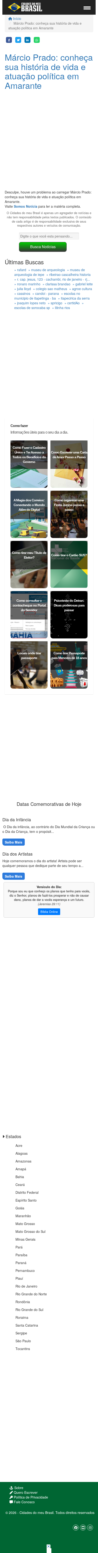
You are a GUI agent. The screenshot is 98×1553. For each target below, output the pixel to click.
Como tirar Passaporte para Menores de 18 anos (69, 655)
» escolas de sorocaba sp (49, 305)
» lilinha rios (61, 307)
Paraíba (21, 1254)
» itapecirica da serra (74, 298)
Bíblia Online (49, 912)
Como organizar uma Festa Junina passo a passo (69, 505)
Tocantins (22, 1348)
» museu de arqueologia (46, 269)
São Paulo (23, 1340)
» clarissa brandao (56, 284)
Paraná (20, 1262)
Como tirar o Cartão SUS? (69, 555)
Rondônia (22, 1301)
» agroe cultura (80, 288)
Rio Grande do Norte (31, 1294)
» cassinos (22, 293)
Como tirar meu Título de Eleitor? (29, 555)
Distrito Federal (27, 1192)
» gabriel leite (83, 284)
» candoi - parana (45, 293)
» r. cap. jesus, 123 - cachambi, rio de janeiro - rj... (52, 279)
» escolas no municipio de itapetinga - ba (47, 296)
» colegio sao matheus (50, 288)
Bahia (19, 1176)
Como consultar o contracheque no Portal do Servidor (29, 605)
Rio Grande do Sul (29, 1309)
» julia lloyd (22, 288)
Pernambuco (25, 1270)
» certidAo (72, 303)
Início (16, 18)
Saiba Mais (13, 842)
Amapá (20, 1169)
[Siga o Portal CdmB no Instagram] (90, 1527)
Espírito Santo (26, 1200)
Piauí (19, 1278)
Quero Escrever (25, 1492)
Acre (18, 1145)
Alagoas (21, 1153)
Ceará (20, 1184)
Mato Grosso (25, 1223)
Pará (19, 1247)
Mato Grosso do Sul (30, 1231)
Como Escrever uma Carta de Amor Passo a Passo (69, 454)
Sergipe (21, 1333)
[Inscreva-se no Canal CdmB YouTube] (83, 1527)
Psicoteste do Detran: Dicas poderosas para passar (69, 605)
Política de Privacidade (30, 1497)
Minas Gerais (25, 1239)
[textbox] (49, 236)
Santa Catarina (26, 1325)
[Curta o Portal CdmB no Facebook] (75, 1527)
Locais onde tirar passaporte (29, 655)
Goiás (19, 1208)
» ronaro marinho (27, 284)
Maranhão (23, 1215)
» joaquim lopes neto (30, 303)
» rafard (20, 269)
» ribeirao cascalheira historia (68, 274)
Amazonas (23, 1161)
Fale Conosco (24, 1501)
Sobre (18, 1487)
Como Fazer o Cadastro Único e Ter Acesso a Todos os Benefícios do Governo (29, 455)
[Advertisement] (49, 141)
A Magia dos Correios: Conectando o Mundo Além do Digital (29, 505)
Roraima (21, 1317)
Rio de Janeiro (26, 1286)
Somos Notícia (25, 206)
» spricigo (55, 303)
